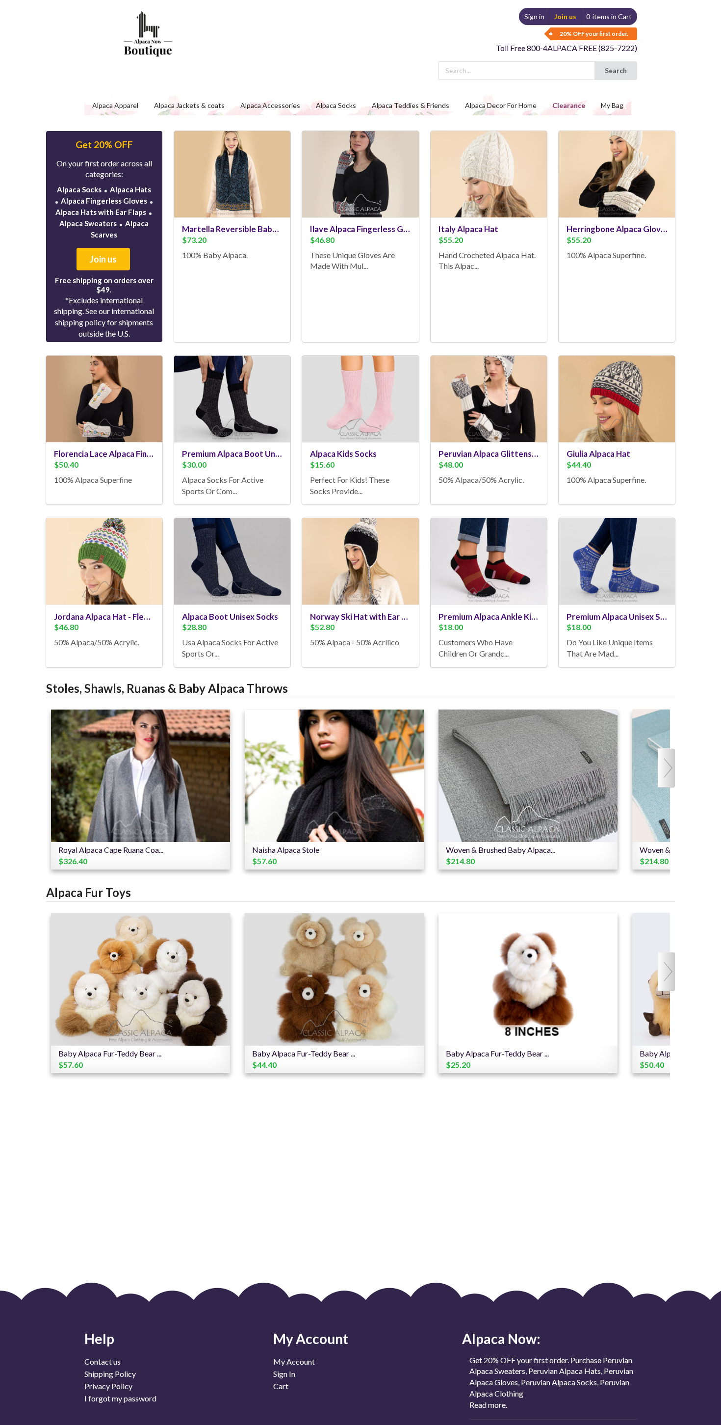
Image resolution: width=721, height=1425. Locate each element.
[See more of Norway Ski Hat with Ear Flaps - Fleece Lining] (360, 561)
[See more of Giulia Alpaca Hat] (617, 399)
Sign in (534, 16)
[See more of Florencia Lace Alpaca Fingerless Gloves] (104, 399)
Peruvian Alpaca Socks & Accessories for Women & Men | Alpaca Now (145, 35)
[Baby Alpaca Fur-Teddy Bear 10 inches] (334, 979)
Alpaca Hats (130, 189)
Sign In (284, 1373)
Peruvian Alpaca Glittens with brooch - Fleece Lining (488, 454)
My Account (294, 1361)
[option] (140, 789)
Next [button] (668, 768)
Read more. (488, 1404)
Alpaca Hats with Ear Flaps (100, 212)
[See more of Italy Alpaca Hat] (489, 174)
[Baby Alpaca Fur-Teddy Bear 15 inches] (140, 979)
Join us (565, 16)
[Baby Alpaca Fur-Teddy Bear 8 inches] (528, 979)
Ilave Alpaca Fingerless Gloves (360, 229)
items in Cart (609, 16)
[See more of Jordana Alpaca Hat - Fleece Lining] (104, 561)
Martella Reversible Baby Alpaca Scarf (232, 229)
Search (616, 70)
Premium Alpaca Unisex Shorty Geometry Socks (616, 616)
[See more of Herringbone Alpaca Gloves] (617, 174)
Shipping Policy (110, 1373)
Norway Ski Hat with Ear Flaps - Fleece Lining (360, 616)
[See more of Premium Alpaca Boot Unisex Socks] (232, 399)
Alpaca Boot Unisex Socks (230, 616)
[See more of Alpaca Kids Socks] (360, 399)
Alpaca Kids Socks (343, 454)
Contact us (102, 1361)
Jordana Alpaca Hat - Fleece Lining (104, 616)
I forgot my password (120, 1398)
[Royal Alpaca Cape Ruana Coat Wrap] (140, 776)
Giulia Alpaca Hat (598, 454)
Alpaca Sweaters (88, 223)
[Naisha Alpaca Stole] (334, 776)
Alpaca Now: (501, 1338)
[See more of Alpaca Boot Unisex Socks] (232, 561)
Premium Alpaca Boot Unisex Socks (232, 454)
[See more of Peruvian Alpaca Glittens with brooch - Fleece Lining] (489, 399)
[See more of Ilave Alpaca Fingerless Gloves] (360, 174)
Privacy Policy (108, 1386)
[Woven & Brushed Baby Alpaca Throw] (528, 776)
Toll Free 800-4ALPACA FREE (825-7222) (566, 48)
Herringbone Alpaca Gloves (616, 229)
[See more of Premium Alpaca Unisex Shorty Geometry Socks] (617, 561)
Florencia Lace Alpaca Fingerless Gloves (104, 454)
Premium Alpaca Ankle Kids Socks (488, 616)
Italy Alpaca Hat (468, 229)
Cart (280, 1386)
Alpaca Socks (79, 189)
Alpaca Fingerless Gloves (104, 200)
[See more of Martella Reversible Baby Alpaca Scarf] (232, 174)
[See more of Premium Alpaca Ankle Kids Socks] (489, 561)
